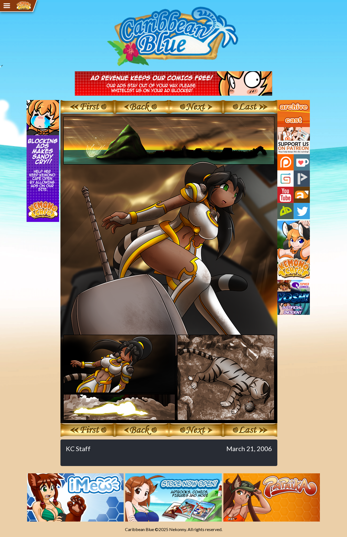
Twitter (302, 211)
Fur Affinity (302, 195)
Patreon (285, 162)
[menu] (7, 5)
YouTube (285, 195)
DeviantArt (285, 211)
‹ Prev (142, 106)
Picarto (302, 178)
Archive (284, 102)
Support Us (287, 129)
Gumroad (285, 178)
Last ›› (250, 106)
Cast (281, 116)
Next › (196, 106)
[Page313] (168, 420)
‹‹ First (87, 106)
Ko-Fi (302, 162)
